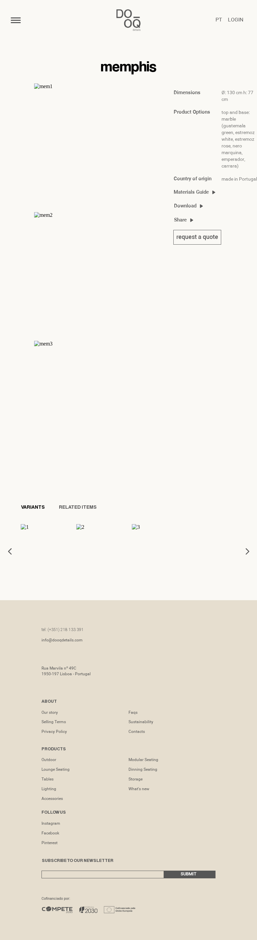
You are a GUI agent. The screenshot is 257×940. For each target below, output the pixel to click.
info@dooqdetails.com (62, 640)
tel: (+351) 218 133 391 (62, 629)
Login (235, 20)
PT (219, 20)
